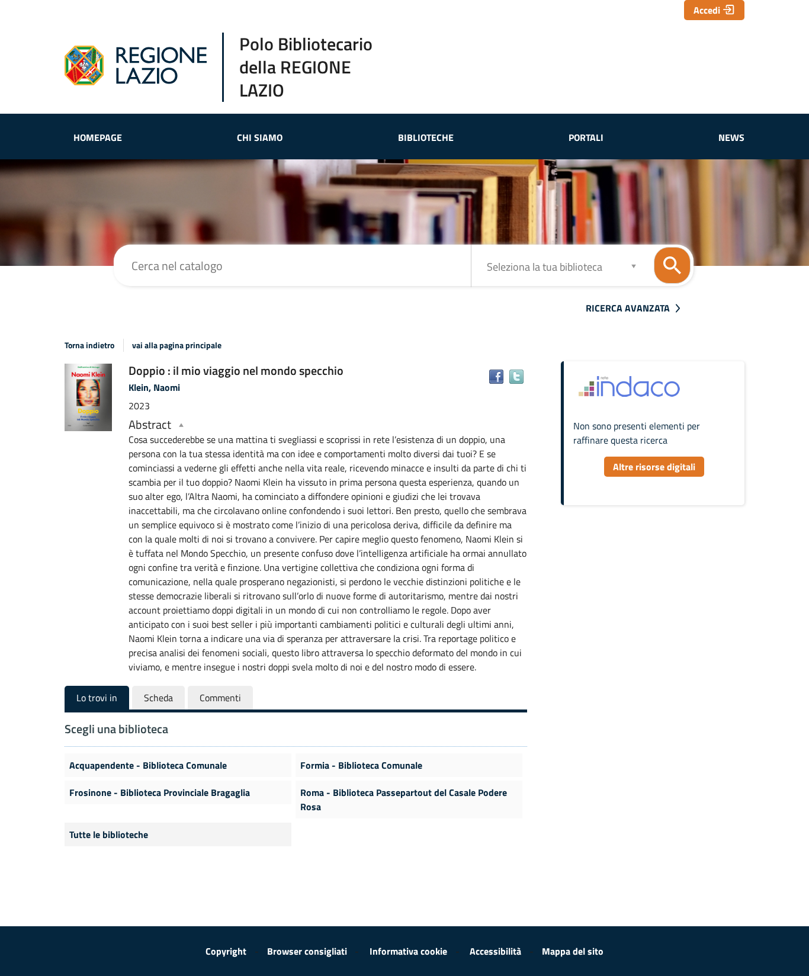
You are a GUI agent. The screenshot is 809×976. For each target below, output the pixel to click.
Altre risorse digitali (654, 467)
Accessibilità (495, 951)
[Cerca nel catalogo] (672, 265)
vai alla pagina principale (176, 345)
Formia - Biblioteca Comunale (361, 765)
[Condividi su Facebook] (496, 377)
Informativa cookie (408, 951)
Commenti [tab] (220, 698)
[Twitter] (516, 377)
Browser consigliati (307, 951)
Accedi (707, 10)
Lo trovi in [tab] (96, 698)
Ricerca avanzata (628, 308)
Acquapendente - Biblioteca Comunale (148, 765)
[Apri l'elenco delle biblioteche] (633, 266)
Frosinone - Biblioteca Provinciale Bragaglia (159, 792)
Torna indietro (89, 345)
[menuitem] (98, 137)
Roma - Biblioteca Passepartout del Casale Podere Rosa (403, 799)
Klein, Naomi (154, 387)
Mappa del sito (572, 951)
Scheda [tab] (158, 698)
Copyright (226, 951)
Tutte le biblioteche (108, 834)
